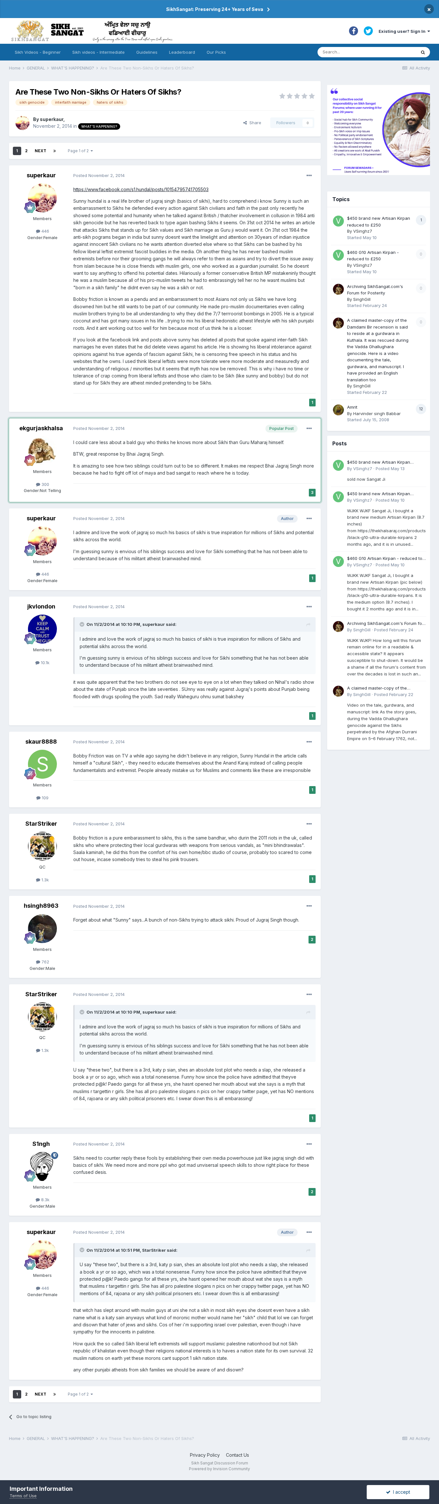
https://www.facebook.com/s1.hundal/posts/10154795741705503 (141, 189)
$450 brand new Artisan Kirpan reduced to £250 (378, 463)
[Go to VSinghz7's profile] (338, 221)
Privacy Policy (205, 1455)
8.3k (44, 1199)
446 (44, 231)
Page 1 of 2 (79, 150)
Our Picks (216, 52)
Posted (99, 175)
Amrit (352, 407)
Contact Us (237, 1455)
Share (254, 122)
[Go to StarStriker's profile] (42, 846)
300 (44, 484)
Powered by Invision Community (219, 1468)
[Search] (423, 52)
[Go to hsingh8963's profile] (42, 928)
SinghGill (362, 299)
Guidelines (146, 52)
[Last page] (54, 151)
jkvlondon (41, 606)
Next (40, 150)
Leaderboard (182, 52)
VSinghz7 (362, 231)
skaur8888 (41, 741)
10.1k (44, 662)
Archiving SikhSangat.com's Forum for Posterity (385, 624)
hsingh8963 (41, 905)
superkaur (51, 119)
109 (44, 797)
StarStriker (41, 823)
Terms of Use (23, 1495)
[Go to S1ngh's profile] (42, 1166)
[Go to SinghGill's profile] (338, 289)
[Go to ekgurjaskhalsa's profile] (42, 450)
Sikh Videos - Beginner (38, 52)
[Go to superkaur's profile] (22, 123)
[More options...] (309, 176)
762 (44, 961)
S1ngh (41, 1143)
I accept (400, 1492)
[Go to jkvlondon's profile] (42, 629)
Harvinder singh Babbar (377, 413)
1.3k (44, 879)
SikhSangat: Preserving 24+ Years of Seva (214, 9)
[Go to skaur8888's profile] (42, 764)
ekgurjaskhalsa (41, 428)
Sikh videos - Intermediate (98, 52)
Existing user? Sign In (403, 31)
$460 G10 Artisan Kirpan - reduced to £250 (384, 559)
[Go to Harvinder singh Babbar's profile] (338, 409)
